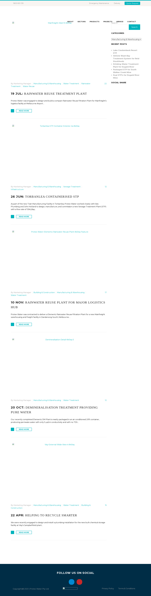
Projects (107, 22)
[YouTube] (35, 3)
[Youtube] (79, 582)
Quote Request (132, 3)
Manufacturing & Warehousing (47, 84)
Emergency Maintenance (99, 3)
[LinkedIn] (32, 3)
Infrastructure (17, 189)
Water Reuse (28, 86)
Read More (24, 111)
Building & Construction (44, 292)
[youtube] (116, 89)
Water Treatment (71, 84)
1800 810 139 (18, 3)
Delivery (117, 3)
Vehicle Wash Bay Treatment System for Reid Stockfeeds (126, 58)
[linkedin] (112, 89)
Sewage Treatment (72, 187)
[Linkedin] (71, 582)
